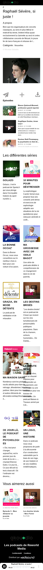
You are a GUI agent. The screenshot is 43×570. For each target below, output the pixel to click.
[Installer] (21, 95)
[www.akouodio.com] (21, 7)
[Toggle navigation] (38, 2)
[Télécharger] (37, 95)
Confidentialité (17, 553)
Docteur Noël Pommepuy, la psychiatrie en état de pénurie (28, 141)
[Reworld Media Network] (21, 538)
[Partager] (6, 95)
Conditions (27, 553)
